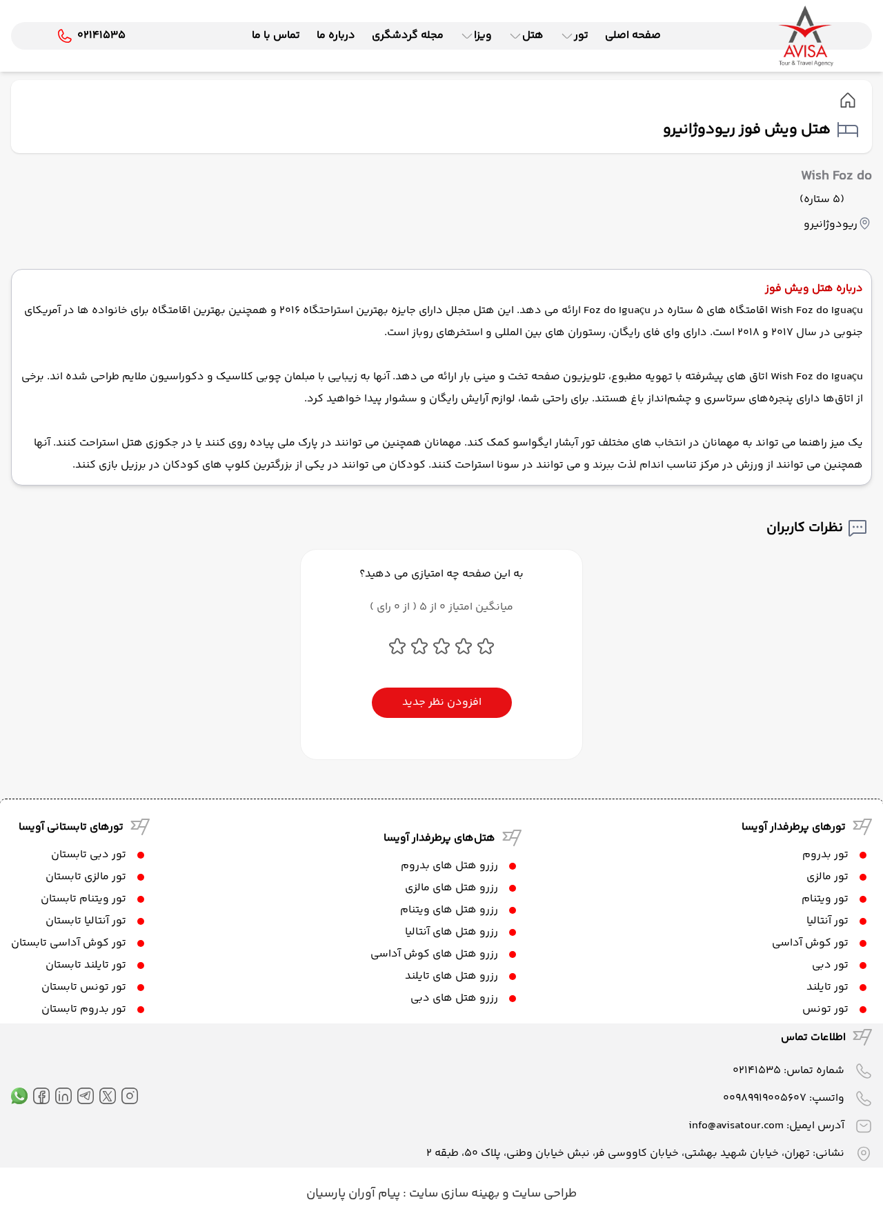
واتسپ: (783, 1098)
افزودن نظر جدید (442, 702)
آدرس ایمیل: (766, 1125)
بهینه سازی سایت (452, 1193)
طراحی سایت (543, 1193)
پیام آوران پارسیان (353, 1193)
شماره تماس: (788, 1070)
